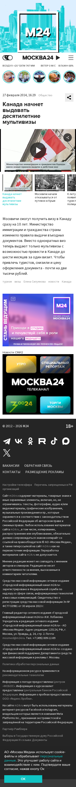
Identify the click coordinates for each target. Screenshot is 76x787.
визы (18, 281)
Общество (45, 95)
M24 (26, 426)
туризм (7, 281)
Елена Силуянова (35, 281)
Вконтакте (18, 441)
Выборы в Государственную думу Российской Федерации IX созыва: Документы (33, 738)
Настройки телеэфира (17, 485)
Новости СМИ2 (13, 352)
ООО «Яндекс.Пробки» (17, 699)
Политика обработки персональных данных (31, 664)
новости (53, 281)
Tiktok (54, 441)
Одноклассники (30, 441)
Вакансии (11, 465)
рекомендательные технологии (23, 675)
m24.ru (13, 496)
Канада (66, 281)
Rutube (42, 441)
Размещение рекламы (44, 472)
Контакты (11, 472)
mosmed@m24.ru (14, 638)
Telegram (7, 441)
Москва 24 (38, 57)
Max (66, 441)
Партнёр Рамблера (15, 729)
